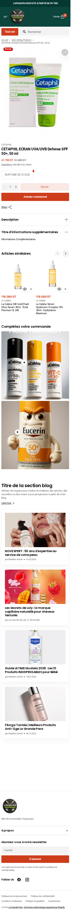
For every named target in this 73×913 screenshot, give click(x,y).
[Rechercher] (23, 32)
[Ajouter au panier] (31, 289)
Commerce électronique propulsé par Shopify (44, 907)
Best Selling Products (21, 40)
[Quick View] (25, 289)
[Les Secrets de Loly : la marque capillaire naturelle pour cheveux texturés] (35, 595)
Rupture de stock (17, 174)
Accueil (4, 40)
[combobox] (47, 32)
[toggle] (66, 219)
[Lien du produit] (18, 286)
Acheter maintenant (35, 196)
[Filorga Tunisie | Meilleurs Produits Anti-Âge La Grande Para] (35, 711)
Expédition (6, 164)
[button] (5, 17)
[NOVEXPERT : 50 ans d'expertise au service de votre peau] (35, 536)
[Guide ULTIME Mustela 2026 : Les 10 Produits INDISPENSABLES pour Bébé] (35, 654)
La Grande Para (15, 907)
